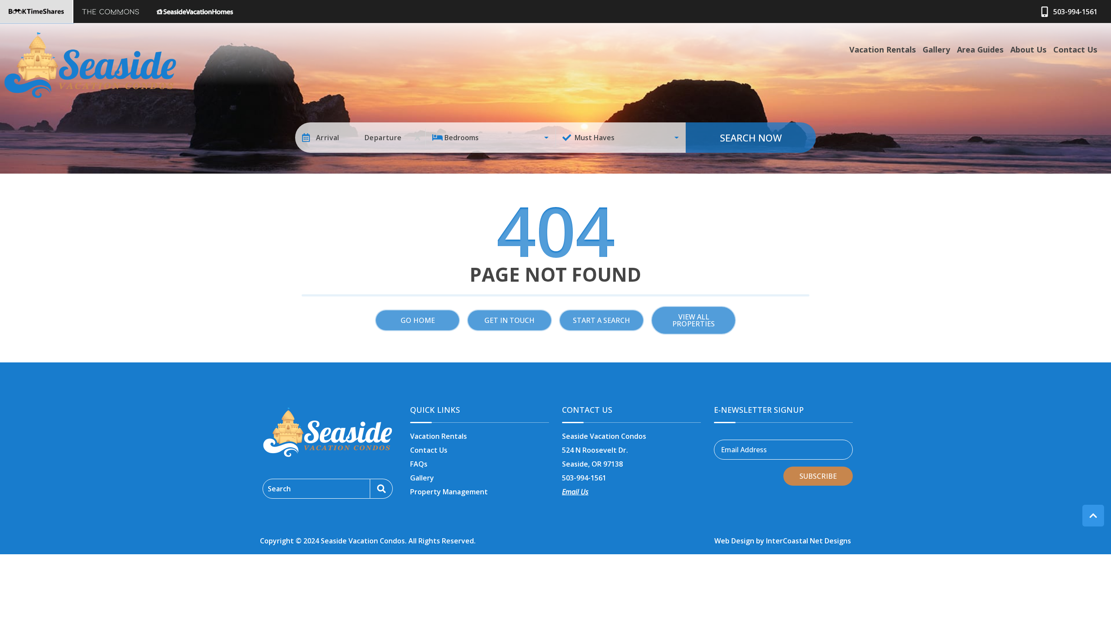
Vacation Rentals (882, 49)
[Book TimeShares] (36, 11)
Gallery (936, 49)
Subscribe (818, 476)
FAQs (418, 464)
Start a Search (601, 320)
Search (279, 488)
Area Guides (980, 49)
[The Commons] (110, 11)
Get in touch (509, 320)
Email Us (575, 492)
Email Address (744, 449)
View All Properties (693, 320)
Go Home (418, 320)
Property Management (449, 492)
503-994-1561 (584, 478)
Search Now (751, 137)
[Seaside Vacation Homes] (194, 11)
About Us (1028, 49)
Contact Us (1075, 49)
